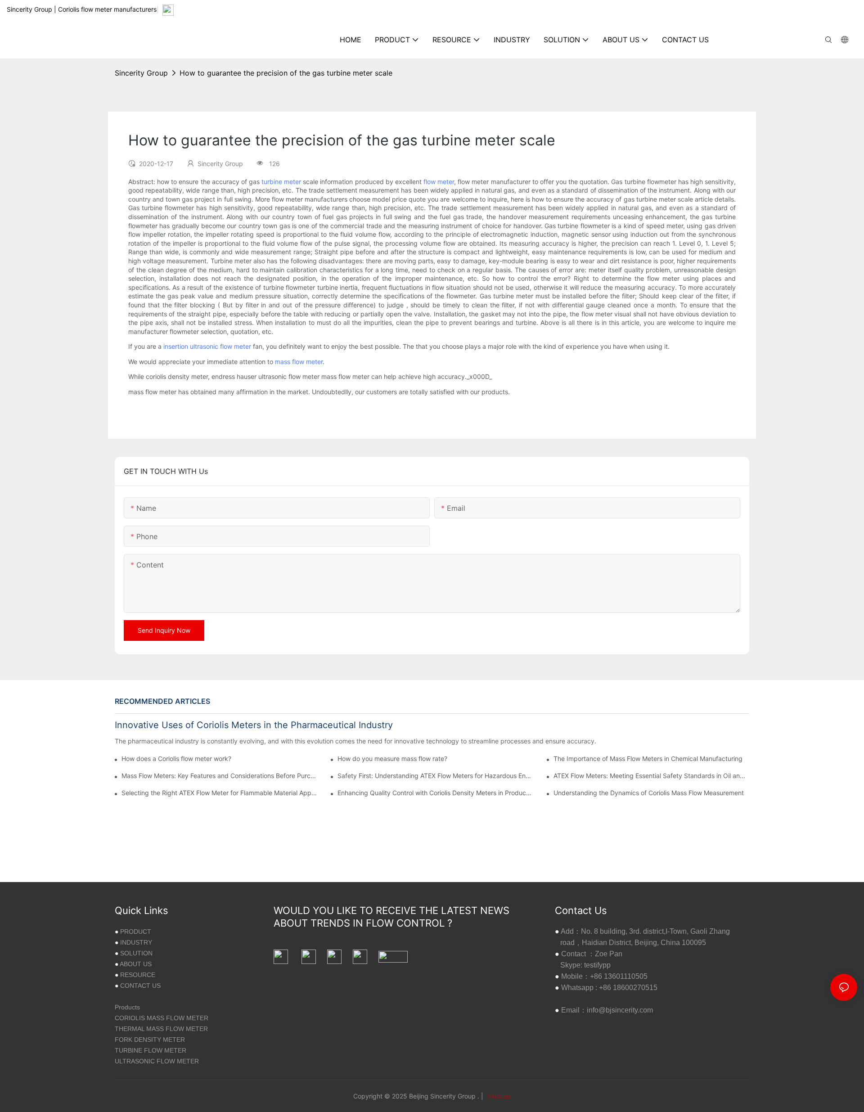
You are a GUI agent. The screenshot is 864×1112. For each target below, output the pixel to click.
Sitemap (498, 1096)
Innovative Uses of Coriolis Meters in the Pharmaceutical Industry (254, 725)
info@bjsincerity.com (620, 1010)
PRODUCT (135, 931)
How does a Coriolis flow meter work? (176, 758)
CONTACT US (140, 985)
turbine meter (281, 181)
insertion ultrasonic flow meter (207, 346)
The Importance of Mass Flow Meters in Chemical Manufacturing (648, 758)
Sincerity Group (141, 72)
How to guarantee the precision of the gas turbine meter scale (286, 72)
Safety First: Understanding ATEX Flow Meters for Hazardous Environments (435, 775)
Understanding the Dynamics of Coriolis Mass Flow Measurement (649, 793)
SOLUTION (136, 953)
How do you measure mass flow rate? (392, 758)
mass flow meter (299, 361)
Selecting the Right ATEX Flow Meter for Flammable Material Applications (219, 793)
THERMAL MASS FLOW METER (161, 1028)
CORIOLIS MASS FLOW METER (161, 1018)
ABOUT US (136, 964)
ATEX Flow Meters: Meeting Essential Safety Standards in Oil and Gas (651, 775)
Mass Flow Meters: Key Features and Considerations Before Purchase (219, 775)
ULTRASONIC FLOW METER (157, 1061)
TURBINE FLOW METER (150, 1050)
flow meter (438, 181)
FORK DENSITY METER (150, 1039)
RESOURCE (137, 974)
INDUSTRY (136, 942)
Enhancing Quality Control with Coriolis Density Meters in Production (435, 793)
